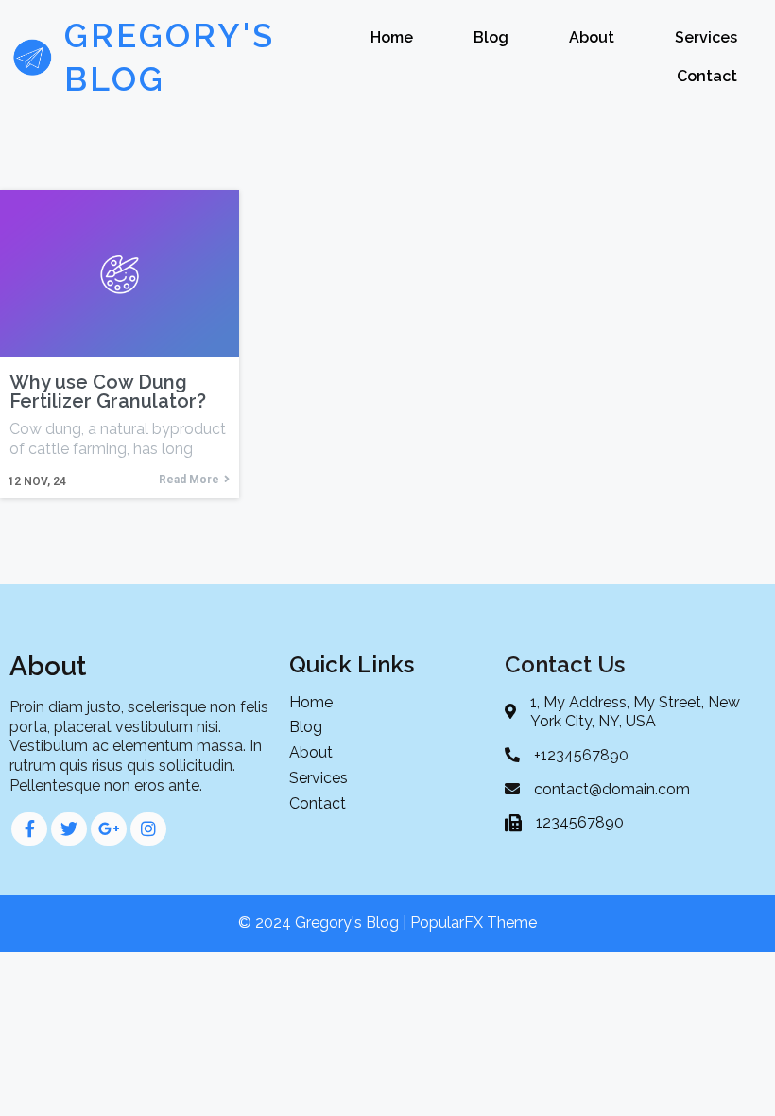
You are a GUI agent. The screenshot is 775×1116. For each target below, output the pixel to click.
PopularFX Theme (473, 923)
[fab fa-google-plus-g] (109, 829)
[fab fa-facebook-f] (29, 829)
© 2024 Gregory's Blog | (324, 923)
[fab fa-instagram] (148, 829)
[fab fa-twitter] (69, 829)
